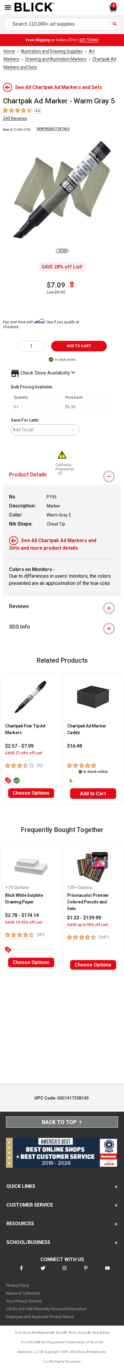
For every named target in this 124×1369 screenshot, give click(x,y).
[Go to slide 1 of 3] (58, 251)
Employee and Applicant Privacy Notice (40, 1316)
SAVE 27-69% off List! (23, 753)
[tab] (62, 606)
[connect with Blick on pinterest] (86, 1272)
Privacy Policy (17, 1285)
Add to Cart (93, 793)
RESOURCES (20, 1223)
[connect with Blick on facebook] (21, 1272)
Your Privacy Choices (24, 1301)
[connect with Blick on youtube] (107, 1272)
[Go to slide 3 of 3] (66, 251)
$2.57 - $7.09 (19, 746)
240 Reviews (15, 118)
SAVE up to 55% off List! (87, 925)
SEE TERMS (88, 40)
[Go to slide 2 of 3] (62, 251)
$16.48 (74, 746)
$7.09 (56, 285)
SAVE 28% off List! (62, 267)
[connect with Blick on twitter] (43, 1272)
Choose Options (31, 793)
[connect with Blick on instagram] (64, 1272)
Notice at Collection (23, 1293)
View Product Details (53, 128)
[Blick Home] (34, 7)
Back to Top (59, 1122)
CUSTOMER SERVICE (29, 1205)
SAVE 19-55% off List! (23, 922)
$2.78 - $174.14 (22, 915)
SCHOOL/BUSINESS (28, 1242)
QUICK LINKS (20, 1186)
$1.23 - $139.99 (84, 918)
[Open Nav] (8, 7)
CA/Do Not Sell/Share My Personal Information (46, 1309)
